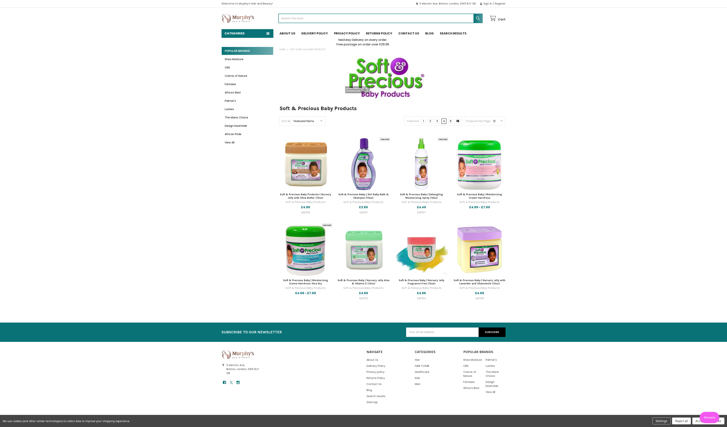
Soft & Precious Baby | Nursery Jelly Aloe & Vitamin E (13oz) (363, 282)
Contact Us (408, 33)
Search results (453, 33)
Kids (417, 378)
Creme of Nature (236, 76)
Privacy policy (347, 33)
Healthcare (422, 372)
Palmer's (230, 101)
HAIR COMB (422, 366)
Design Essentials (236, 126)
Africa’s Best (233, 92)
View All (229, 142)
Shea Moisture (234, 59)
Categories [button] (235, 33)
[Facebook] (224, 382)
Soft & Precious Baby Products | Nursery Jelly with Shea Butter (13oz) (305, 196)
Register (500, 3)
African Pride (233, 134)
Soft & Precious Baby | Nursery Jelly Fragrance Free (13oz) (421, 282)
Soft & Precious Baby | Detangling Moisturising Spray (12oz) (421, 196)
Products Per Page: (478, 121)
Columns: (413, 121)
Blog (429, 33)
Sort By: (286, 121)
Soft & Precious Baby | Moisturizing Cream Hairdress (479, 196)
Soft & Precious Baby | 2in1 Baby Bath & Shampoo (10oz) (363, 196)
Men (417, 384)
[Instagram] (238, 382)
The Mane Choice (236, 117)
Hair (417, 360)
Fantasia (230, 84)
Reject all (681, 421)
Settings (661, 421)
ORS (227, 67)
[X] (231, 382)
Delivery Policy (314, 33)
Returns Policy (379, 33)
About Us (287, 33)
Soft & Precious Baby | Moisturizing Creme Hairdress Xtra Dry (305, 282)
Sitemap (372, 402)
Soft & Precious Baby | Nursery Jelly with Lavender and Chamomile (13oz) (479, 282)
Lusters (229, 109)
